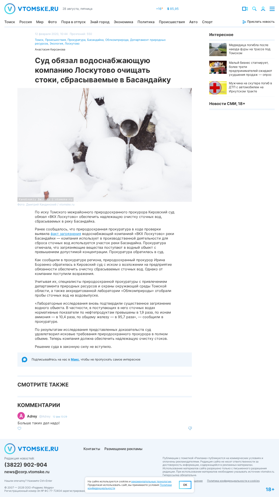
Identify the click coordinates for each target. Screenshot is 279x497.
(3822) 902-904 (25, 465)
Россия (25, 22)
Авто (193, 22)
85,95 (173, 8)
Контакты (91, 449)
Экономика (123, 22)
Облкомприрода (116, 39)
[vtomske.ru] (31, 8)
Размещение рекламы (123, 449)
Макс (75, 359)
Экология (56, 43)
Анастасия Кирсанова (50, 49)
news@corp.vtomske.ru (26, 471)
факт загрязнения (66, 233)
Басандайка (95, 39)
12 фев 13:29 (60, 416)
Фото (52, 22)
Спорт (207, 22)
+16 (159, 8)
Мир (40, 22)
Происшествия (172, 22)
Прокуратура (76, 39)
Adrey (32, 416)
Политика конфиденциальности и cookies (233, 480)
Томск (9, 22)
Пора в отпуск (73, 22)
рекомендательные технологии (151, 481)
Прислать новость (260, 21)
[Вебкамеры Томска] (245, 9)
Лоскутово (72, 43)
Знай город (99, 22)
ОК (185, 485)
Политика (146, 22)
